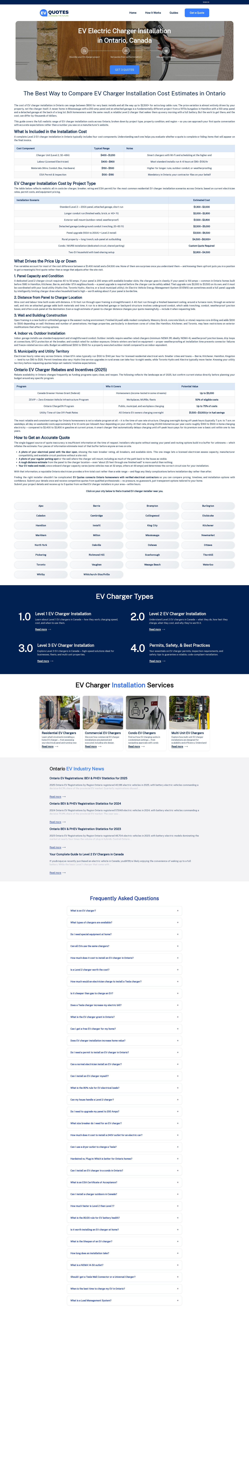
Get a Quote (197, 12)
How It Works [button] (153, 12)
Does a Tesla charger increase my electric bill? (95, 1005)
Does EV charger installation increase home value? (97, 1040)
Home (132, 12)
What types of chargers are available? (91, 922)
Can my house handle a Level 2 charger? (92, 1099)
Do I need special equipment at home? (91, 934)
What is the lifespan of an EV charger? (91, 1241)
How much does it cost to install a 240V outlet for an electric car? (106, 1135)
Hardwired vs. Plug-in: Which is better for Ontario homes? (101, 1158)
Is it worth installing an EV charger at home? (94, 1229)
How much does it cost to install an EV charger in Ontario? (102, 958)
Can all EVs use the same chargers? (89, 946)
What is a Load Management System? (90, 1300)
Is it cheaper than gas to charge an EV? (91, 993)
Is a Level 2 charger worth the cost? (89, 969)
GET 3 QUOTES (124, 69)
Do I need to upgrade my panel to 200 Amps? (94, 1111)
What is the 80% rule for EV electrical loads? (94, 1088)
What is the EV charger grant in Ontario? (92, 1017)
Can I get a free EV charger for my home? (93, 1028)
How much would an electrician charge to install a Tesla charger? (106, 981)
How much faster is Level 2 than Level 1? (92, 1206)
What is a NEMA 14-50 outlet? (86, 1265)
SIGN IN (206, 2)
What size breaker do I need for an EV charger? (96, 1123)
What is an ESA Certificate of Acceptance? (93, 1182)
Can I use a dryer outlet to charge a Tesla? (93, 1147)
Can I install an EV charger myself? (89, 1076)
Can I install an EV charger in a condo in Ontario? (96, 1170)
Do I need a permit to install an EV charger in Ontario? (99, 1052)
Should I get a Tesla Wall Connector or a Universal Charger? (102, 1277)
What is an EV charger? (83, 910)
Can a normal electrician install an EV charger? (96, 1064)
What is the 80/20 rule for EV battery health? (95, 1217)
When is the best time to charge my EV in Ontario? (97, 1288)
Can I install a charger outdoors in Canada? (93, 1194)
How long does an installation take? (89, 1253)
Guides (174, 12)
